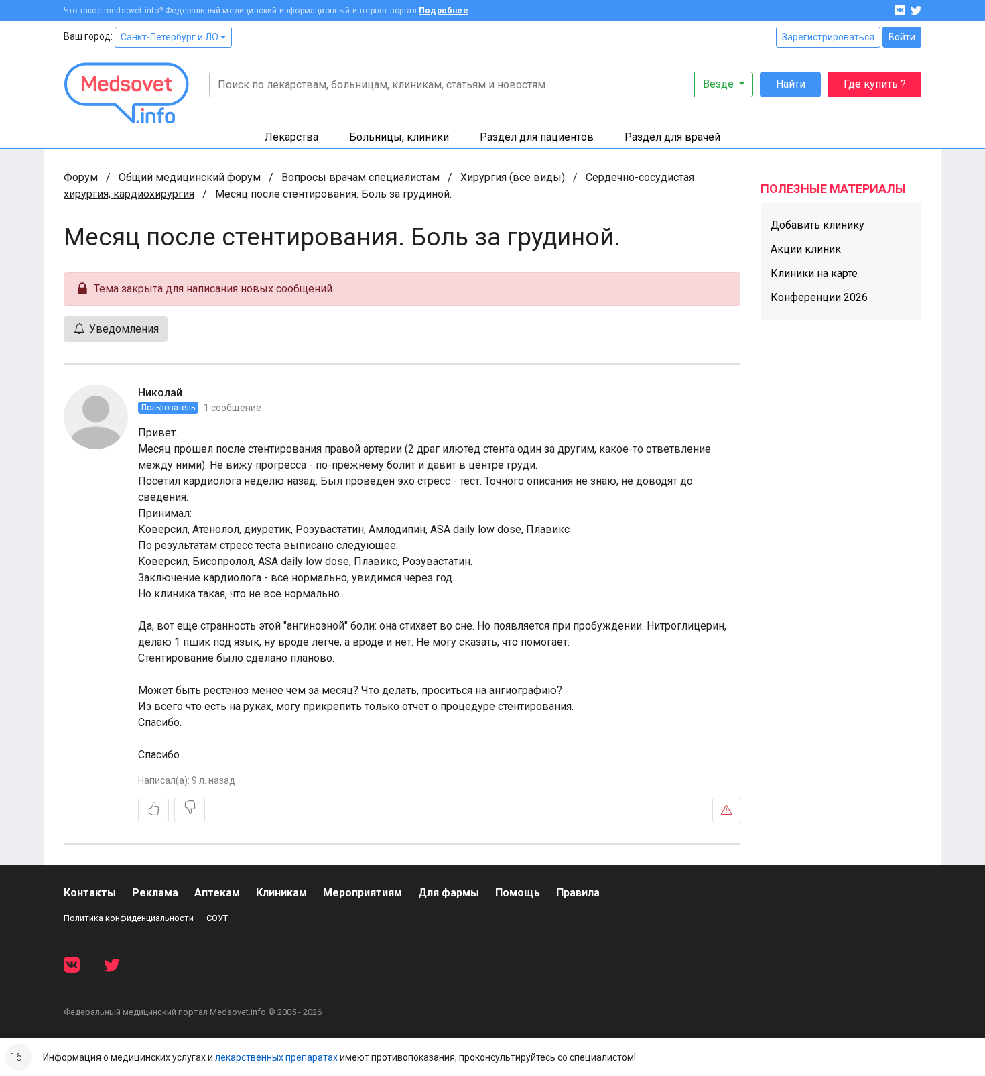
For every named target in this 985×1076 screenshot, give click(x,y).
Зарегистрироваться (828, 37)
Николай (160, 392)
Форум (81, 177)
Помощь (517, 892)
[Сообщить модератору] (726, 810)
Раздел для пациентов (537, 137)
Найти (790, 84)
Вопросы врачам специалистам (360, 177)
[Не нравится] (189, 810)
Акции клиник (806, 249)
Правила (578, 892)
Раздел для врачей (672, 137)
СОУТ (217, 918)
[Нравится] (153, 810)
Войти (902, 37)
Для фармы (448, 892)
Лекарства (291, 137)
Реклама (155, 892)
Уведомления (122, 328)
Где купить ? (875, 84)
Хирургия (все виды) (512, 177)
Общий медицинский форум (190, 177)
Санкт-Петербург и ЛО (170, 37)
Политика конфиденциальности (129, 918)
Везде (719, 84)
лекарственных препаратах (276, 1057)
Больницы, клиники (399, 137)
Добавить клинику (817, 225)
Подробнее (443, 10)
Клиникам (281, 892)
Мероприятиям (362, 892)
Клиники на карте (814, 273)
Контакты (90, 892)
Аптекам (217, 892)
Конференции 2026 (819, 297)
